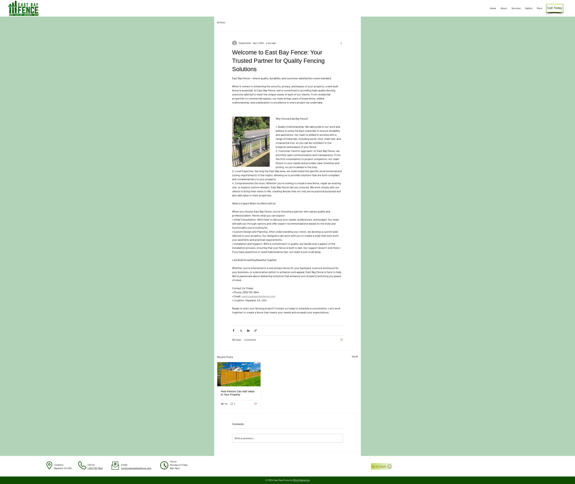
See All (355, 356)
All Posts (221, 22)
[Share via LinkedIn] (248, 330)
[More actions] (341, 43)
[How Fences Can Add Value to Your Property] (239, 374)
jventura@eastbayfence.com (136, 468)
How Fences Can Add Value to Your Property (237, 393)
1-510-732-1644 (95, 468)
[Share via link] (255, 330)
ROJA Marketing (301, 480)
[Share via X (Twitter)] (240, 330)
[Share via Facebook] (233, 330)
